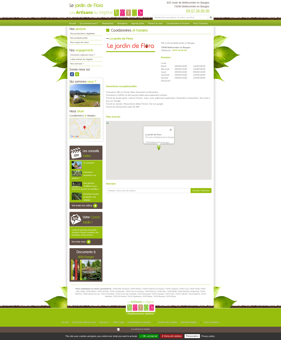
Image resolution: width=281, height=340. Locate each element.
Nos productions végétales (82, 33)
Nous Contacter (200, 23)
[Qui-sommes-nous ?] (85, 95)
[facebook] (72, 74)
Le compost (88, 163)
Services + (105, 322)
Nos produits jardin (79, 38)
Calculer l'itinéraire (201, 190)
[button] (158, 147)
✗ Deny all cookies (171, 336)
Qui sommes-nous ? (89, 23)
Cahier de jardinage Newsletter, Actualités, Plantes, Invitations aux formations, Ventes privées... (85, 232)
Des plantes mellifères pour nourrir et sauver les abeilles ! (85, 186)
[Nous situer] (85, 128)
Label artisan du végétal (81, 59)
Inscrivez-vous (79, 242)
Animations (122, 23)
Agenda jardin (137, 23)
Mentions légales (189, 322)
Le (86, 5)
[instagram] (77, 74)
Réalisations (107, 23)
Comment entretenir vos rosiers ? (84, 175)
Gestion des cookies (168, 322)
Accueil (72, 23)
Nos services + (77, 63)
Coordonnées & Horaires (178, 23)
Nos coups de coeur (79, 42)
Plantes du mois (155, 23)
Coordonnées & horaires (139, 322)
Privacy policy (208, 336)
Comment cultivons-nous (84, 322)
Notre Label (118, 322)
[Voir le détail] (77, 165)
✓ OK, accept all (148, 336)
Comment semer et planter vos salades (91, 197)
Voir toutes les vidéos (82, 205)
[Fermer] (170, 129)
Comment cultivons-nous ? (82, 55)
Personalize (192, 336)
